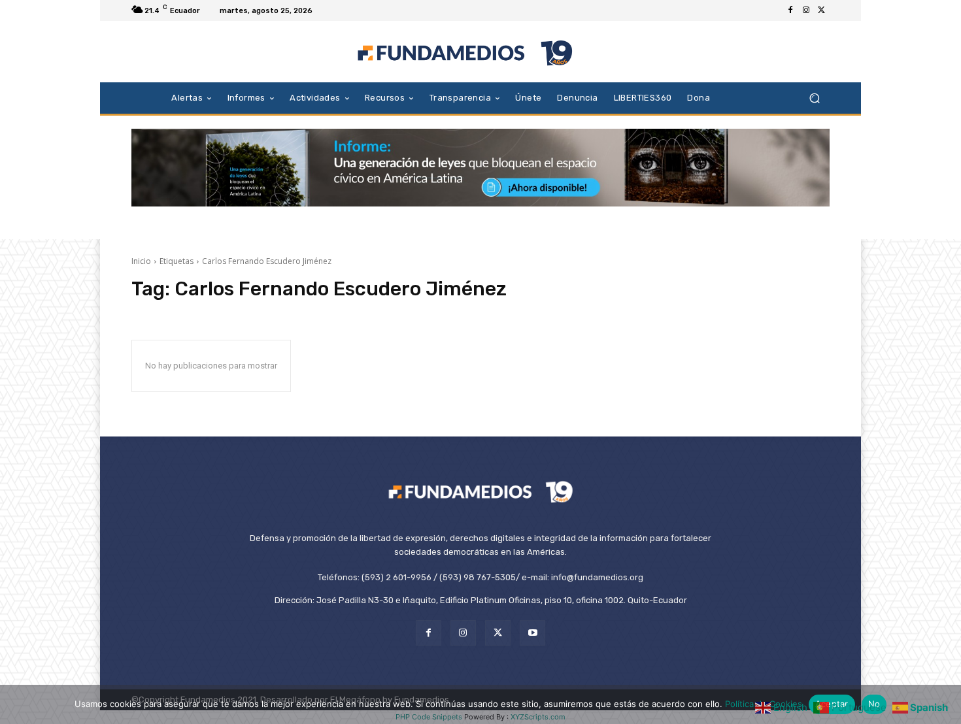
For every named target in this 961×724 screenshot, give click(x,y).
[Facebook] (790, 10)
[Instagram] (806, 10)
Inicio (141, 261)
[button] (814, 97)
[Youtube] (532, 633)
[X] (822, 10)
